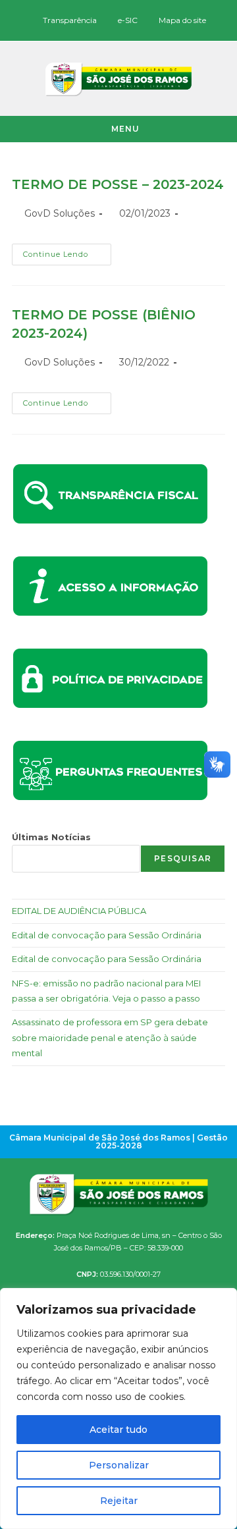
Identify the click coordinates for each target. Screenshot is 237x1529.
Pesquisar (182, 858)
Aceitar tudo (118, 1429)
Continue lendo (67, 251)
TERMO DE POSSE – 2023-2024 (118, 184)
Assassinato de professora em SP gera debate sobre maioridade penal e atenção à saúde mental (110, 1037)
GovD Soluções (59, 213)
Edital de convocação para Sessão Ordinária (106, 935)
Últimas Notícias (51, 837)
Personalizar (119, 1465)
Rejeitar (119, 1501)
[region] (118, 1408)
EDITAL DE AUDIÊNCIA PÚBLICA (79, 910)
